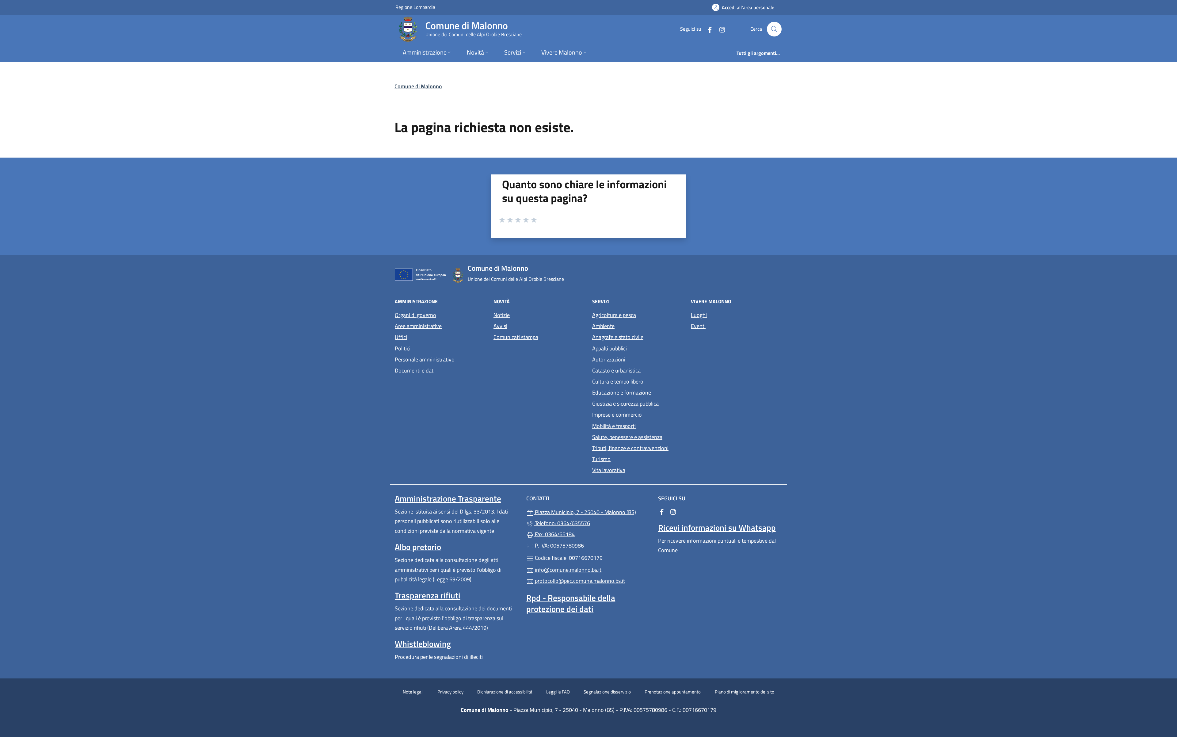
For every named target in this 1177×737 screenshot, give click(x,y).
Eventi (698, 326)
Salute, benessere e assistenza (627, 437)
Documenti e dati (415, 370)
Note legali (413, 691)
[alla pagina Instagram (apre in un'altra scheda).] (720, 29)
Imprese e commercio (617, 415)
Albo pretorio (418, 546)
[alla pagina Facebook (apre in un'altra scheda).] (707, 29)
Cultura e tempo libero (617, 381)
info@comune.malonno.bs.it (567, 570)
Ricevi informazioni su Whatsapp (717, 527)
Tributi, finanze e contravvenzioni (630, 448)
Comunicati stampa (515, 337)
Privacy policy (450, 691)
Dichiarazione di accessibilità (504, 691)
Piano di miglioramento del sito (744, 691)
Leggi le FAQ (558, 691)
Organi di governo (415, 315)
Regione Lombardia (415, 7)
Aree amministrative (418, 326)
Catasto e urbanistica (616, 370)
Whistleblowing (423, 643)
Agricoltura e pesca (614, 315)
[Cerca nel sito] (774, 29)
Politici (402, 348)
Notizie (501, 315)
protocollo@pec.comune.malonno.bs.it (579, 581)
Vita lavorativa (608, 470)
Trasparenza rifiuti (427, 595)
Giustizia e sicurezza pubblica (625, 403)
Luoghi (699, 315)
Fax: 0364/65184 (554, 534)
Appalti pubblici (609, 348)
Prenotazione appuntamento (673, 691)
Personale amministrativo (425, 359)
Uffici (401, 337)
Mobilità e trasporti (614, 426)
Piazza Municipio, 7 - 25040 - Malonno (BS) (592, 511)
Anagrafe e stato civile (617, 337)
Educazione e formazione (621, 392)
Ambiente (603, 326)
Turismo (601, 459)
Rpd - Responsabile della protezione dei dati (570, 603)
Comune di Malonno (418, 86)
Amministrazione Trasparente (448, 498)
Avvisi (500, 326)
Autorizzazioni (608, 359)
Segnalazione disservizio (607, 691)
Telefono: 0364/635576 (562, 523)
